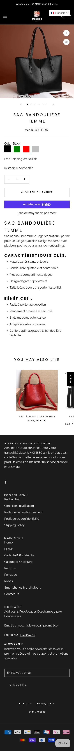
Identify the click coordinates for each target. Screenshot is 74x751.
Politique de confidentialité (21, 518)
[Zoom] (66, 33)
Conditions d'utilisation (19, 506)
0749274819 (27, 635)
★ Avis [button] (70, 379)
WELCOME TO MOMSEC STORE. (37, 3)
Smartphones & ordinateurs (22, 587)
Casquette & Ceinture (18, 562)
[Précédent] (20, 104)
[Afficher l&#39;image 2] (31, 104)
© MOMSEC (37, 712)
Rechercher (12, 499)
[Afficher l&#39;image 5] (42, 104)
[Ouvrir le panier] (69, 16)
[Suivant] (53, 104)
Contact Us (11, 594)
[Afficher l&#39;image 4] (39, 104)
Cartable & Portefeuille (19, 555)
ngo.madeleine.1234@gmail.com (39, 625)
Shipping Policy (14, 525)
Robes (8, 581)
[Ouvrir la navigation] (5, 16)
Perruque (10, 574)
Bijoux (8, 549)
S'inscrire (18, 685)
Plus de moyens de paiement (37, 213)
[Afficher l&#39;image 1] (27, 104)
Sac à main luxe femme (37, 416)
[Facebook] (5, 482)
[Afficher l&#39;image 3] (35, 104)
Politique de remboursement (23, 512)
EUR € (23, 703)
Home (8, 542)
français (44, 703)
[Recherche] (62, 16)
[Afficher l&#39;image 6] (46, 104)
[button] (59, 13)
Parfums (10, 568)
